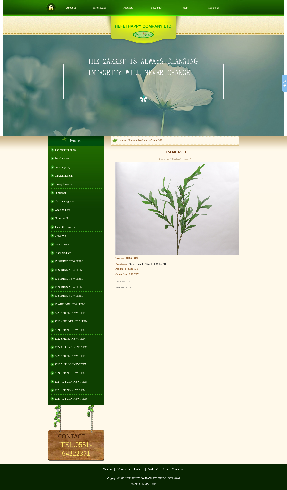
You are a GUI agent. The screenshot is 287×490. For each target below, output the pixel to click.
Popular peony (63, 167)
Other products (63, 252)
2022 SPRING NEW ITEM (70, 338)
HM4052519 (126, 281)
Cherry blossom (63, 184)
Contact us (213, 7)
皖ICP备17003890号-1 (169, 478)
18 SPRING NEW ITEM (69, 287)
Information (99, 7)
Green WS (60, 235)
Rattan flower (62, 244)
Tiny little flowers (65, 227)
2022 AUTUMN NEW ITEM (71, 347)
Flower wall (61, 218)
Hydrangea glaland (65, 201)
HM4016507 (126, 287)
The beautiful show (65, 149)
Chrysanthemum (64, 175)
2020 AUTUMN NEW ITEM (71, 321)
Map (185, 7)
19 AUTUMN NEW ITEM (70, 304)
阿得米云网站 (149, 484)
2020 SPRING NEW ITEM (70, 313)
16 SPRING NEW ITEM (69, 270)
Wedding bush (62, 210)
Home (131, 140)
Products (128, 7)
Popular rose (62, 158)
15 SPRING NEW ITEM (69, 261)
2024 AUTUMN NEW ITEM (71, 381)
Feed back (156, 7)
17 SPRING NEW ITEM (69, 278)
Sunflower (60, 192)
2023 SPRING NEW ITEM (70, 355)
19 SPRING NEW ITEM (69, 295)
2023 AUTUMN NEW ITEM (71, 364)
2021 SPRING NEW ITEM (70, 330)
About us (71, 7)
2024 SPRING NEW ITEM (70, 373)
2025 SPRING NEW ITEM (70, 390)
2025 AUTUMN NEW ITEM (71, 398)
